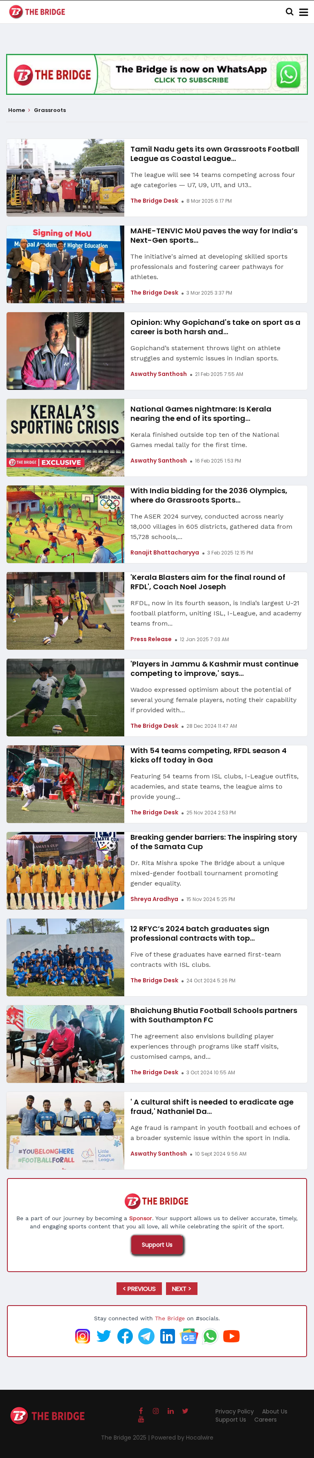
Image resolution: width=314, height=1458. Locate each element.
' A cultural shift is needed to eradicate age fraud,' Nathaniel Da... (212, 1106)
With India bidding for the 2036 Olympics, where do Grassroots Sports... (208, 495)
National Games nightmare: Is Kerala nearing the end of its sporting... (200, 413)
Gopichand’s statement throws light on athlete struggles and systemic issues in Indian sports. (205, 353)
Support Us (157, 1245)
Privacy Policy (234, 1411)
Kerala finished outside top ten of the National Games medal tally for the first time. (204, 440)
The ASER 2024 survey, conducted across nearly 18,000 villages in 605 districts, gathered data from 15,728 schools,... (211, 526)
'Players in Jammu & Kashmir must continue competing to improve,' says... (214, 668)
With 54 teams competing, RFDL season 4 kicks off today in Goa (208, 755)
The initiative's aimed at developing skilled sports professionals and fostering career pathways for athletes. (208, 267)
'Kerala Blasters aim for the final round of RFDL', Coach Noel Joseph (207, 582)
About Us (274, 1411)
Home (17, 110)
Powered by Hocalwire (182, 1437)
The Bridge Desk (154, 201)
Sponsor (140, 1218)
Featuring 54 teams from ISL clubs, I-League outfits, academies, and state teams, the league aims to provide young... (214, 786)
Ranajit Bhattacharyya (164, 552)
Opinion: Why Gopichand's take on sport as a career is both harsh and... (215, 327)
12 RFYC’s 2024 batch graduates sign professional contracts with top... (199, 933)
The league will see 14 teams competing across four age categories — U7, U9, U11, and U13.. (212, 180)
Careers (265, 1420)
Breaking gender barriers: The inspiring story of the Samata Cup (213, 842)
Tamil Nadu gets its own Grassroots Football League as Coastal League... (214, 153)
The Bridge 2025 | (126, 1437)
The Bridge (170, 1318)
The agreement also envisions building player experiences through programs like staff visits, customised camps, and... (204, 1046)
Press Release (151, 639)
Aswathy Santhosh (158, 374)
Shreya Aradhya (154, 899)
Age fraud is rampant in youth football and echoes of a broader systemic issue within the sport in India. (215, 1133)
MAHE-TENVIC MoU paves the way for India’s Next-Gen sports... (214, 235)
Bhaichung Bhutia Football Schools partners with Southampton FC (213, 1015)
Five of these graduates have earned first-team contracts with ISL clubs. (205, 959)
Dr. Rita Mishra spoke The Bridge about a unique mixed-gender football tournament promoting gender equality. (207, 873)
